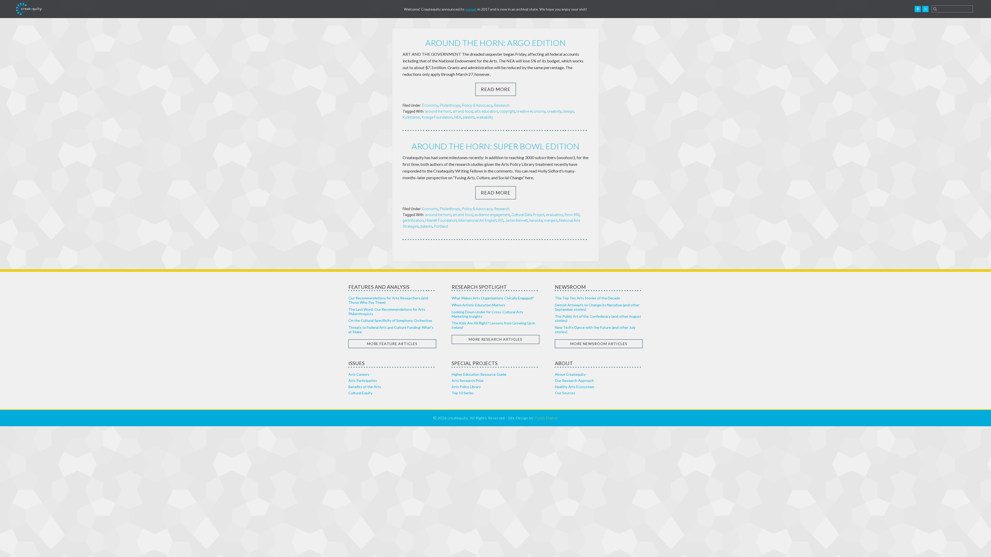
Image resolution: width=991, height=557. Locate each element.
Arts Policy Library (466, 386)
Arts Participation (362, 380)
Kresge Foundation (437, 117)
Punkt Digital (546, 418)
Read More (495, 89)
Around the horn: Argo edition (495, 43)
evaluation (554, 215)
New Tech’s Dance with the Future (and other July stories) (595, 329)
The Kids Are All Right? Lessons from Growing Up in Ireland (493, 325)
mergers (551, 220)
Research (501, 105)
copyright (507, 111)
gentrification (413, 220)
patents (469, 117)
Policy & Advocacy (477, 105)
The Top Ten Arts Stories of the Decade (587, 298)
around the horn (438, 111)
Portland (441, 226)
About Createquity (570, 374)
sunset (471, 9)
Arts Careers (358, 374)
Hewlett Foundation (441, 220)
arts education (486, 111)
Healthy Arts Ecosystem (574, 386)
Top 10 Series (463, 393)
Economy (430, 105)
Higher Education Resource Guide (479, 374)
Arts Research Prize (468, 380)
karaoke (535, 220)
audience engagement (492, 215)
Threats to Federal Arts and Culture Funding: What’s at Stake (391, 329)
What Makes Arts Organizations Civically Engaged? (493, 298)
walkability (484, 117)
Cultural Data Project (528, 215)
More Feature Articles (392, 343)
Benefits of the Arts (364, 386)
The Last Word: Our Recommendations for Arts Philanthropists (386, 311)
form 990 (572, 215)
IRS (501, 220)
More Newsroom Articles (598, 343)
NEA (457, 117)
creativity (554, 111)
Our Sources (565, 393)
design (568, 111)
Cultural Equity (360, 393)
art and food (463, 111)
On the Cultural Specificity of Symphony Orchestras (390, 320)
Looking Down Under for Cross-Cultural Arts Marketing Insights (487, 314)
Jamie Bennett (516, 220)
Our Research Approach (574, 380)
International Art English (477, 220)
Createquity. (29, 9)
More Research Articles (495, 339)
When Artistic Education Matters (478, 305)
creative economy (531, 111)
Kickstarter (411, 117)
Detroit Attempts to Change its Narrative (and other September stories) (597, 307)
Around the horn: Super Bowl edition (495, 146)
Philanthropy (450, 105)
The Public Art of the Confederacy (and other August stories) (598, 318)
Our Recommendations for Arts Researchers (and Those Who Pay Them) (388, 300)
